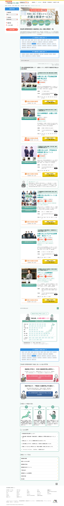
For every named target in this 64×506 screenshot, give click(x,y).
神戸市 (46, 337)
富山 (37, 327)
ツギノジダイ (39, 492)
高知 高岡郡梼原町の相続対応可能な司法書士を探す (39, 393)
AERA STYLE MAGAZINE (31, 495)
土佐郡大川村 (54, 43)
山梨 (32, 327)
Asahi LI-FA (38, 494)
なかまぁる (28, 494)
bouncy (18, 495)
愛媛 (46, 333)
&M (6, 491)
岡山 (32, 333)
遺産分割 (27, 54)
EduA (7, 492)
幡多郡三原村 (34, 47)
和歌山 (42, 331)
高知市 (23, 352)
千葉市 (41, 339)
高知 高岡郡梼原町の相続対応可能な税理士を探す (39, 376)
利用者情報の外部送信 (39, 500)
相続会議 (38, 491)
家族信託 (54, 54)
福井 (41, 327)
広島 (29, 333)
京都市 (49, 337)
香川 (41, 333)
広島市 (45, 117)
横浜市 (30, 337)
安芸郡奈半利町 (29, 45)
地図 (55, 94)
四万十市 (35, 352)
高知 (49, 333)
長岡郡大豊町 (44, 43)
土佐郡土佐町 (49, 43)
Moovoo (7, 494)
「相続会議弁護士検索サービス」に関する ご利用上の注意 (31, 342)
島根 (39, 333)
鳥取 (37, 333)
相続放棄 (31, 54)
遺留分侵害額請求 (36, 54)
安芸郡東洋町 (44, 45)
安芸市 (48, 352)
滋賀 (39, 331)
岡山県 (40, 80)
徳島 (44, 333)
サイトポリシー (16, 500)
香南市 (29, 352)
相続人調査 (41, 54)
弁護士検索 (39, 2)
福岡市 (43, 337)
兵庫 (32, 331)
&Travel (11, 491)
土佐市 (26, 352)
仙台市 (30, 339)
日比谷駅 (50, 199)
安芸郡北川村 (50, 45)
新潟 (29, 327)
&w (8, 491)
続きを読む (50, 88)
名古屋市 (36, 337)
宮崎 (41, 335)
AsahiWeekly (49, 493)
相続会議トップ (34, 2)
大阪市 (45, 274)
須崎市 (32, 352)
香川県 (40, 154)
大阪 (29, 331)
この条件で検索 (11, 29)
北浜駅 (50, 274)
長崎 (34, 335)
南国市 (42, 352)
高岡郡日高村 (29, 43)
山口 (34, 333)
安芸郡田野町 (34, 45)
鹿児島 (45, 335)
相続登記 (50, 54)
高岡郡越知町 (24, 43)
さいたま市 (34, 339)
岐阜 (34, 329)
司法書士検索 (50, 2)
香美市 (45, 352)
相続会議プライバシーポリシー (30, 500)
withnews (7, 495)
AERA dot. (18, 494)
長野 (34, 327)
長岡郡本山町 (39, 43)
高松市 (45, 154)
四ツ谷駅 (50, 237)
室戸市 (51, 352)
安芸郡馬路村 (54, 45)
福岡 (29, 335)
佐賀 (32, 335)
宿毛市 (39, 352)
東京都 (40, 199)
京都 (34, 331)
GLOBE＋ (28, 491)
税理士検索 (44, 2)
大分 (39, 335)
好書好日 (28, 492)
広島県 (40, 117)
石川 (39, 327)
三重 (37, 329)
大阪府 (40, 274)
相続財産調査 (46, 54)
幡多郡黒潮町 (24, 47)
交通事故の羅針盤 (39, 495)
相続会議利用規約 (22, 500)
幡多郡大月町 (29, 47)
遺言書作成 (23, 54)
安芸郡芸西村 (24, 45)
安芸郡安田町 (40, 45)
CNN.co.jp (18, 491)
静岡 (32, 329)
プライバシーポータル (47, 500)
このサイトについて (9, 500)
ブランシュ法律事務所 (45, 273)
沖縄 (47, 335)
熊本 (37, 335)
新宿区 (45, 237)
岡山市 (45, 80)
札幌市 (40, 337)
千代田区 (45, 199)
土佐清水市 (54, 352)
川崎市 (38, 339)
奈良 (37, 331)
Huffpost (18, 492)
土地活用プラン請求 (56, 2)
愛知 (29, 329)
